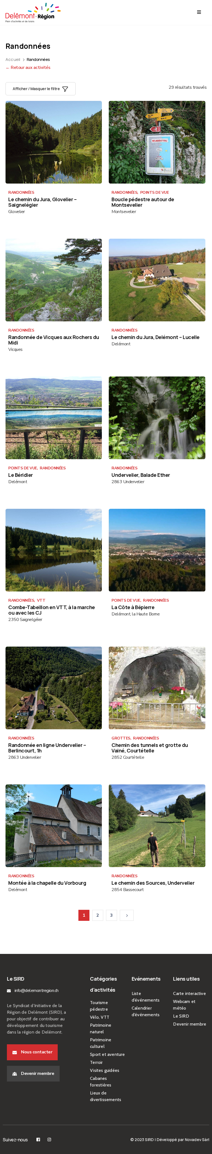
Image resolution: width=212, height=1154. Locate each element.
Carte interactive (189, 993)
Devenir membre (189, 1024)
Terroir (96, 1062)
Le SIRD (181, 1016)
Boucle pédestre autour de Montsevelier (143, 202)
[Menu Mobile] (199, 12)
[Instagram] (49, 1139)
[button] (32, 1052)
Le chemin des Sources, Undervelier (153, 882)
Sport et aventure (107, 1054)
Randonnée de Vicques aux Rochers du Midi (53, 340)
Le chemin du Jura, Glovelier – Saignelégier (42, 202)
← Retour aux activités (28, 67)
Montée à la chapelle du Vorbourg (47, 882)
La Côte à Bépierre (133, 607)
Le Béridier (20, 475)
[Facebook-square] (38, 1139)
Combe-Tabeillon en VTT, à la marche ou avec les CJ (51, 610)
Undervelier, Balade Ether (141, 475)
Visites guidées (104, 1070)
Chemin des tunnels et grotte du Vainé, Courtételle (150, 748)
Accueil (13, 59)
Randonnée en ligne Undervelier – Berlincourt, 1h (47, 748)
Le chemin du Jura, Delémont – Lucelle (156, 337)
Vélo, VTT (99, 1017)
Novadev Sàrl (197, 1139)
